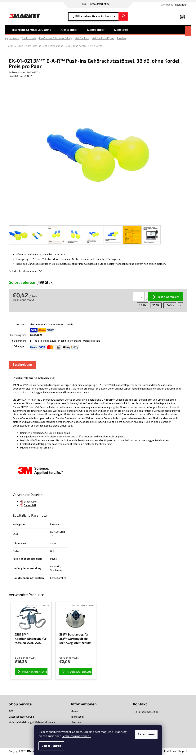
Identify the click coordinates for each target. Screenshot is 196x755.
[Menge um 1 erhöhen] (146, 294)
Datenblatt (30, 505)
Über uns (76, 722)
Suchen (123, 16)
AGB (11, 711)
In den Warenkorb (168, 296)
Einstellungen (51, 746)
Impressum (77, 717)
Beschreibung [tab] (22, 364)
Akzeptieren (146, 734)
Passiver (55, 524)
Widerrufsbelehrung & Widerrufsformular (32, 722)
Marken (75, 711)
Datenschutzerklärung (21, 717)
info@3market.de (148, 712)
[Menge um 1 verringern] (146, 299)
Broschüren (30, 502)
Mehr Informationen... (76, 736)
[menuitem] (30, 29)
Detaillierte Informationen (23, 271)
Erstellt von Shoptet (175, 751)
